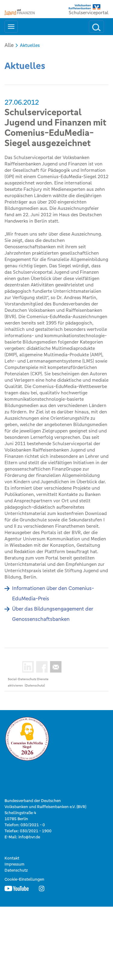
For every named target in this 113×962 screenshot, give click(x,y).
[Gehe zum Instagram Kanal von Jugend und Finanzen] (42, 888)
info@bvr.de (29, 837)
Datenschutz (16, 870)
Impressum (14, 864)
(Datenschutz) (35, 685)
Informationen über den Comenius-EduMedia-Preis (53, 593)
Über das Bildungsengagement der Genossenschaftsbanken (52, 613)
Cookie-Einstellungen (24, 879)
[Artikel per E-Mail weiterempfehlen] (54, 667)
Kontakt (12, 858)
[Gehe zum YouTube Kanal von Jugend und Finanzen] (17, 888)
